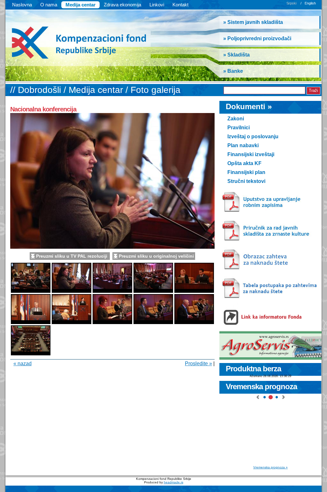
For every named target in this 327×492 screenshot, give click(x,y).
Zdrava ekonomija (122, 4)
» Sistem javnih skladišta (253, 22)
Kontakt (180, 4)
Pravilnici (238, 127)
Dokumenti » (249, 106)
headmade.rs (173, 482)
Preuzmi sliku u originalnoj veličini (156, 256)
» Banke (233, 71)
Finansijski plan (246, 172)
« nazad (22, 363)
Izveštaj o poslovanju (252, 136)
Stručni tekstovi (246, 181)
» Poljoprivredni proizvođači (257, 38)
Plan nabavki (243, 145)
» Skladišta (236, 54)
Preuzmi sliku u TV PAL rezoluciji (72, 256)
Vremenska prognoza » (270, 467)
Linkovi (156, 4)
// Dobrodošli (37, 90)
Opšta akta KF (244, 163)
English (310, 3)
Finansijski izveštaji (250, 154)
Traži (313, 90)
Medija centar (80, 4)
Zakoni (235, 118)
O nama (48, 4)
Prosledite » (198, 363)
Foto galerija (155, 90)
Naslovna (22, 4)
